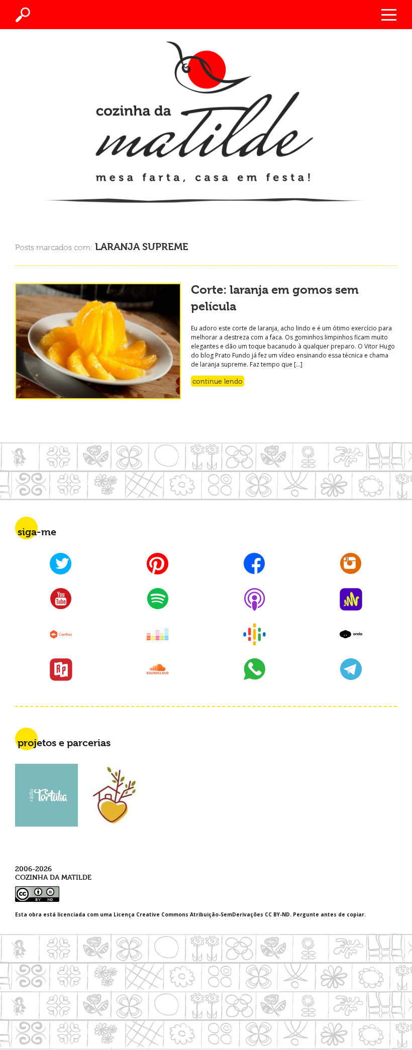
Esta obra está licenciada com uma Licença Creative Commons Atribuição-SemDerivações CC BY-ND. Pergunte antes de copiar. (190, 914)
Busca (23, 15)
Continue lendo (217, 381)
